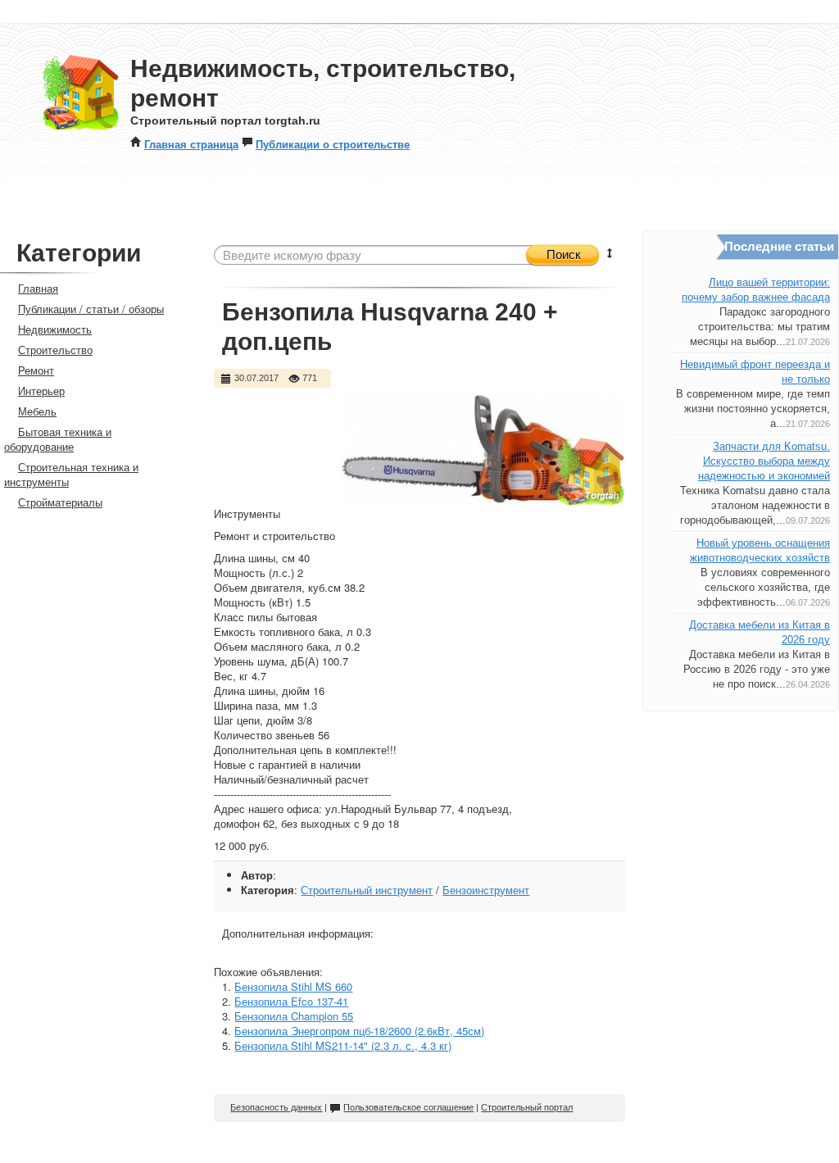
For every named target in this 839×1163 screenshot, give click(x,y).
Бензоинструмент (485, 889)
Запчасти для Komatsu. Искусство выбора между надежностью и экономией (764, 461)
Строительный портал (527, 1107)
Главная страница (191, 144)
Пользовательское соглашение (408, 1107)
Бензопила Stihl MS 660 (293, 986)
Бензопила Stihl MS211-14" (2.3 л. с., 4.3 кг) (342, 1045)
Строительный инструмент (367, 889)
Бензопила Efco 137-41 (291, 1001)
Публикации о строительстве (333, 144)
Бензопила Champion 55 (293, 1016)
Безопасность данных (276, 1107)
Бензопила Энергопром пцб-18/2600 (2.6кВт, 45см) (359, 1030)
